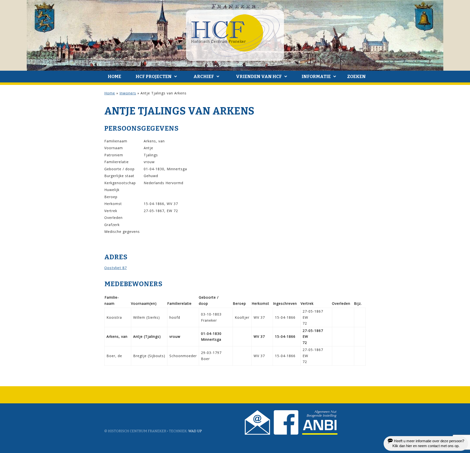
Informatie (316, 76)
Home (114, 76)
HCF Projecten (154, 76)
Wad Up (195, 431)
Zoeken (356, 76)
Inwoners (127, 93)
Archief (203, 76)
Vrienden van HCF (259, 76)
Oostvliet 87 (115, 267)
